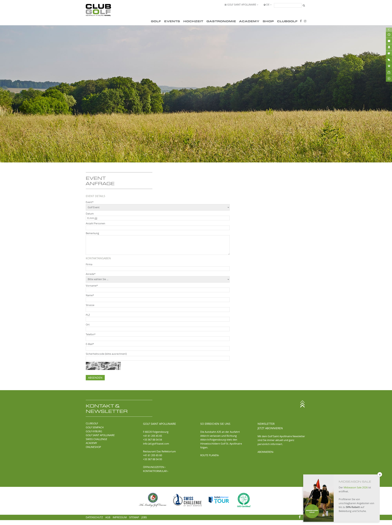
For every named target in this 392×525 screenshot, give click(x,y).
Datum (90, 213)
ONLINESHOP (93, 447)
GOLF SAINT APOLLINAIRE (100, 435)
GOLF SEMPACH (95, 427)
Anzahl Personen (95, 223)
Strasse (90, 305)
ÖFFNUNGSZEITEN (154, 467)
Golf (156, 21)
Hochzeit (193, 21)
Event (90, 202)
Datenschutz (94, 517)
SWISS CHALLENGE (96, 439)
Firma (89, 264)
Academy (249, 21)
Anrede (91, 274)
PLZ (88, 315)
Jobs (144, 517)
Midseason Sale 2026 (356, 487)
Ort (88, 324)
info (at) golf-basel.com (156, 443)
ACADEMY (91, 443)
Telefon (91, 334)
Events (172, 21)
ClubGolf (287, 21)
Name (90, 295)
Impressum (120, 517)
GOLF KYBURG (94, 431)
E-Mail (90, 344)
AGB (107, 517)
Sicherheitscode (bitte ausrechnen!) (106, 354)
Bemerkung (92, 233)
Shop (268, 21)
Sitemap (134, 517)
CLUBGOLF (92, 423)
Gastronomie (221, 21)
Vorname (92, 285)
